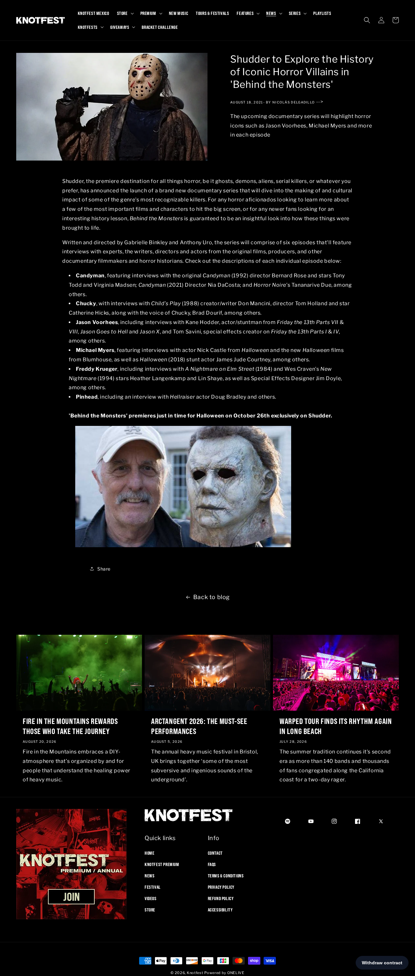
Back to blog (211, 597)
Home (149, 852)
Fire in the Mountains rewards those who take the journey (70, 726)
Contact (215, 852)
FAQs (212, 864)
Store (150, 909)
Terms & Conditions (226, 875)
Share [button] (104, 568)
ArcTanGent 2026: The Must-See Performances (199, 726)
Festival (153, 887)
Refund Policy (221, 898)
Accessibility (220, 909)
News (149, 875)
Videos (151, 898)
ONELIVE (235, 972)
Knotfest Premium (162, 864)
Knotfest (195, 972)
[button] (124, 13)
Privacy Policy (221, 887)
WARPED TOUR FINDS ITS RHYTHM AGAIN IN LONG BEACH (335, 726)
